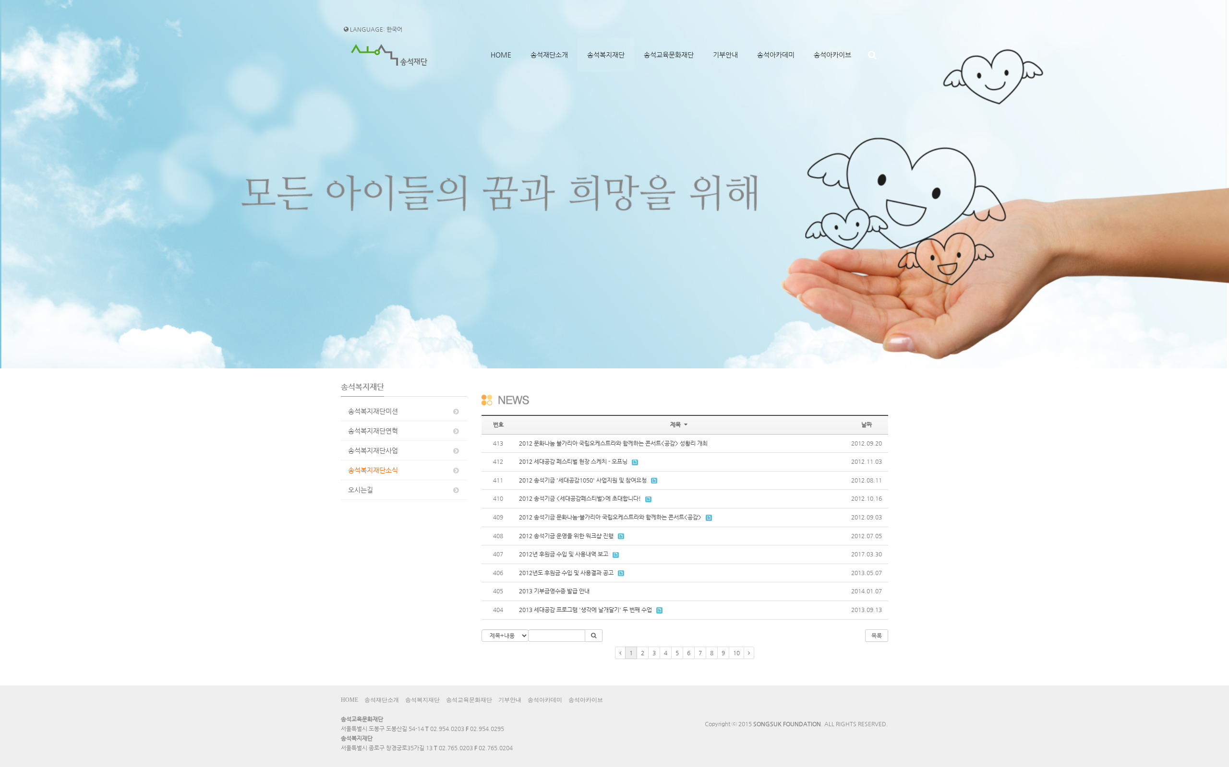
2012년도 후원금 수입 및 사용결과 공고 (566, 572)
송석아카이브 (832, 55)
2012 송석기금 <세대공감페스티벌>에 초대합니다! (580, 498)
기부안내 (725, 55)
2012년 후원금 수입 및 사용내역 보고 (563, 554)
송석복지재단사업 (373, 450)
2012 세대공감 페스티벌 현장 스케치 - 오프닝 (573, 461)
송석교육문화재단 (669, 55)
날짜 (866, 424)
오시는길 (360, 490)
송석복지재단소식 (373, 470)
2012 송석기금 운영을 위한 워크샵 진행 (566, 535)
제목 (676, 424)
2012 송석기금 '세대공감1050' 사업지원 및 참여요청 (583, 480)
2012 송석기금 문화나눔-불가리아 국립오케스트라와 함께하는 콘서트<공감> (610, 517)
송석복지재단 (606, 55)
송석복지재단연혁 (373, 431)
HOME (501, 55)
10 (736, 652)
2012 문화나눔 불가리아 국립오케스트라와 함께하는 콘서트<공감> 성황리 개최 (613, 443)
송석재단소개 (549, 55)
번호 (498, 424)
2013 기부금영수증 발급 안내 (554, 591)
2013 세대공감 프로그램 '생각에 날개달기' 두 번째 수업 (585, 609)
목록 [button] (876, 635)
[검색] (872, 55)
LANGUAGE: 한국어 (375, 29)
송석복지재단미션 (373, 411)
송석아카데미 (776, 55)
